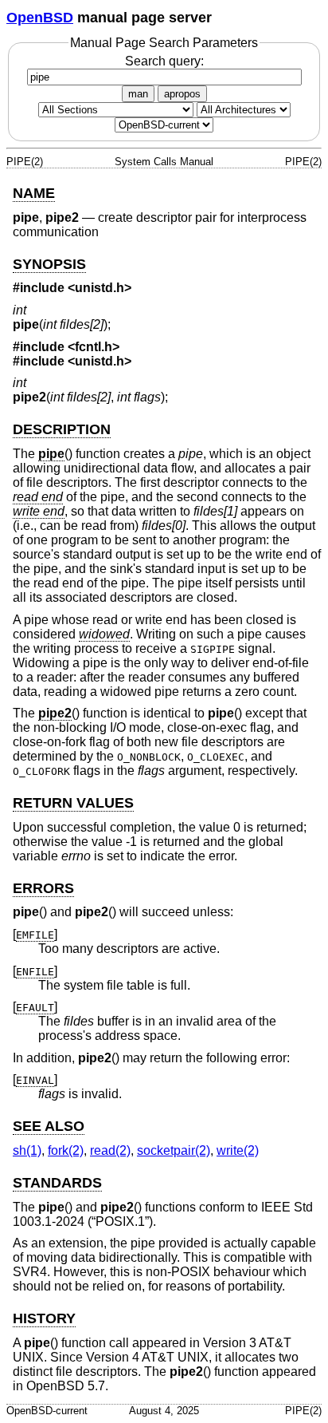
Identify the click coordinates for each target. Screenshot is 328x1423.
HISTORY (44, 1318)
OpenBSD (39, 18)
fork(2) (66, 1150)
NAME (34, 193)
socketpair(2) (173, 1150)
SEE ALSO (48, 1126)
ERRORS (43, 888)
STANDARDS (57, 1183)
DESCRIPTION (62, 429)
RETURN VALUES (73, 803)
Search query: (164, 61)
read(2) (110, 1150)
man (138, 94)
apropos (182, 94)
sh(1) (27, 1150)
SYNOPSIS (49, 264)
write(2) (238, 1150)
